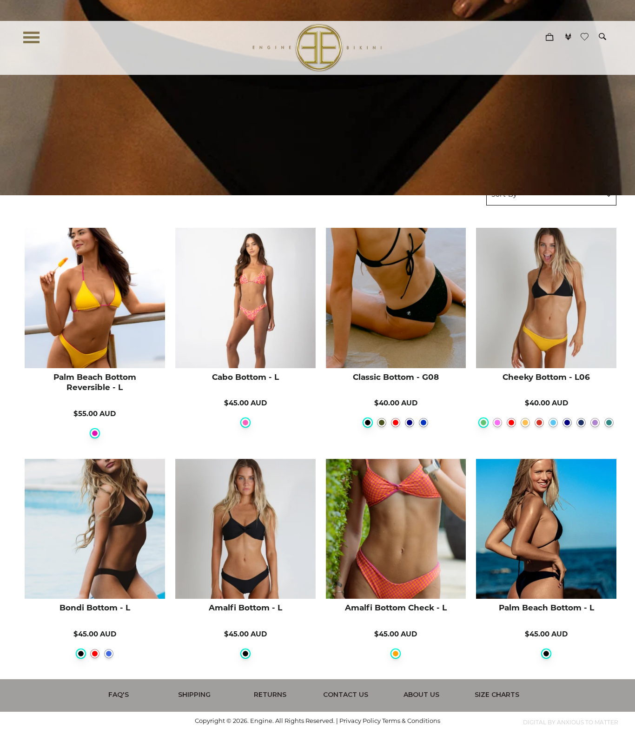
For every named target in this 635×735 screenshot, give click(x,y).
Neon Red (539, 422)
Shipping (194, 694)
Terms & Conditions (411, 721)
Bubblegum (497, 422)
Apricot (525, 422)
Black (367, 422)
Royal (423, 422)
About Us (421, 694)
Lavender (595, 422)
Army (381, 422)
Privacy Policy (360, 721)
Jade (609, 422)
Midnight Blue (581, 422)
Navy (409, 422)
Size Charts (497, 694)
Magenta (94, 433)
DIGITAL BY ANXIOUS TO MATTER (570, 723)
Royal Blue (108, 653)
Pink (245, 422)
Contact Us (345, 694)
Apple (483, 422)
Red (395, 422)
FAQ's (118, 694)
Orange (395, 653)
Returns (270, 694)
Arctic (553, 422)
